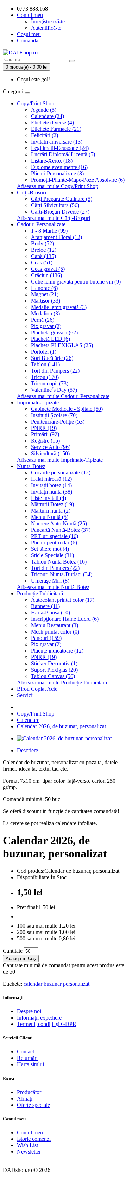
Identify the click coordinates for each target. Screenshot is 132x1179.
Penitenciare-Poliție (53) (57, 422)
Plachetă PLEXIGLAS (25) (62, 345)
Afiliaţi (24, 1099)
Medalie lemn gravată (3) (59, 307)
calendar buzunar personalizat (56, 984)
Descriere (27, 750)
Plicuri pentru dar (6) (54, 542)
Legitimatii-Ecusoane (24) (60, 148)
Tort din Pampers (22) (55, 371)
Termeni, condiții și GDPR (46, 1024)
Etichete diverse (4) (52, 122)
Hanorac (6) (44, 288)
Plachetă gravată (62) (54, 332)
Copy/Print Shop (35, 103)
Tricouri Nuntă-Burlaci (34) (61, 574)
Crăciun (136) (46, 275)
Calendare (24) (47, 116)
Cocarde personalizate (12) (60, 472)
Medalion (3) (45, 313)
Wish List (27, 1145)
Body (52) (42, 243)
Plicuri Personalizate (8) (57, 173)
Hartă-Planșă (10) (50, 612)
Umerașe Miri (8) (50, 581)
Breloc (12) (43, 250)
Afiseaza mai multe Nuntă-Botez (53, 587)
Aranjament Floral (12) (56, 237)
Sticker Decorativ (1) (54, 663)
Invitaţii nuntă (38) (51, 492)
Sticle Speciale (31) (52, 555)
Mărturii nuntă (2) (50, 511)
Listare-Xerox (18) (52, 161)
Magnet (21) (44, 294)
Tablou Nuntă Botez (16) (59, 562)
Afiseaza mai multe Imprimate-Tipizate (60, 460)
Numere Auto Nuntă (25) (59, 523)
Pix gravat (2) (46, 326)
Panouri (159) (46, 638)
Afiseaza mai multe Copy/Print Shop (57, 186)
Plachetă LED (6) (50, 339)
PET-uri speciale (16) (54, 536)
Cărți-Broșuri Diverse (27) (60, 212)
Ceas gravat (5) (48, 269)
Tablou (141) (45, 364)
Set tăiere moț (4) (50, 549)
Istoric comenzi (34, 1139)
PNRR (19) (44, 428)
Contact (25, 1052)
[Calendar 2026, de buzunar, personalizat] (64, 738)
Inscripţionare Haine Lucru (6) (65, 619)
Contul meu (30, 1133)
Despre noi (29, 1011)
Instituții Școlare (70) (54, 415)
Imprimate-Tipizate (38, 402)
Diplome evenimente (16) (59, 167)
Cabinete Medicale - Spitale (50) (67, 409)
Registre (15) (45, 441)
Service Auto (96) (50, 447)
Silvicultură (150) (50, 453)
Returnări (27, 1058)
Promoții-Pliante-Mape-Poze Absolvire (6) (78, 180)
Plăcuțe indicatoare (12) (57, 651)
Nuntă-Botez (31, 466)
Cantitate (13, 951)
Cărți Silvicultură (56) (55, 205)
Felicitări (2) (44, 135)
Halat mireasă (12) (51, 479)
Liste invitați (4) (48, 498)
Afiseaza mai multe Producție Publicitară (62, 682)
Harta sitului (30, 1064)
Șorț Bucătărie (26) (52, 358)
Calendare (28, 720)
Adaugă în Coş (21, 958)
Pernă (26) (42, 320)
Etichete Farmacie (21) (56, 129)
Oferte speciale (33, 1105)
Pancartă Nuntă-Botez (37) (60, 530)
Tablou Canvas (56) (53, 676)
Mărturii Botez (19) (52, 504)
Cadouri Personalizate (41, 224)
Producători (30, 1092)
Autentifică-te (46, 28)
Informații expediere (39, 1018)
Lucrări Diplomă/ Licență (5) (63, 154)
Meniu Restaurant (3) (54, 625)
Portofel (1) (43, 352)
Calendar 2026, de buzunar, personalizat (61, 726)
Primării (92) (45, 434)
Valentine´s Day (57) (54, 390)
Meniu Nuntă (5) (49, 517)
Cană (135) (43, 256)
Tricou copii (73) (49, 383)
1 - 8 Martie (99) (49, 231)
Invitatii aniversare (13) (56, 142)
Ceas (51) (41, 262)
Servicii (25, 695)
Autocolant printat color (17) (62, 600)
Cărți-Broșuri (31, 192)
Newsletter (29, 1152)
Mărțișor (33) (45, 301)
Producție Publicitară (40, 593)
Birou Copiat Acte (37, 689)
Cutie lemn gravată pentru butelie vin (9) (76, 282)
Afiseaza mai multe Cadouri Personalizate (63, 396)
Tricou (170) (45, 377)
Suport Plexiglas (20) (54, 670)
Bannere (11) (45, 606)
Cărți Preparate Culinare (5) (61, 199)
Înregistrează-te (48, 21)
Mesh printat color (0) (55, 632)
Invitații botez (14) (51, 485)
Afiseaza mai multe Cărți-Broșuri (53, 218)
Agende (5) (43, 110)
